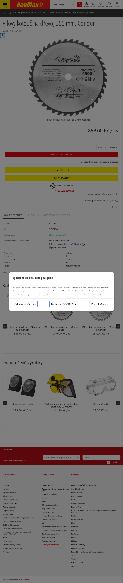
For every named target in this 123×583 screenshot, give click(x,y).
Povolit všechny (100, 304)
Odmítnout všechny (25, 304)
